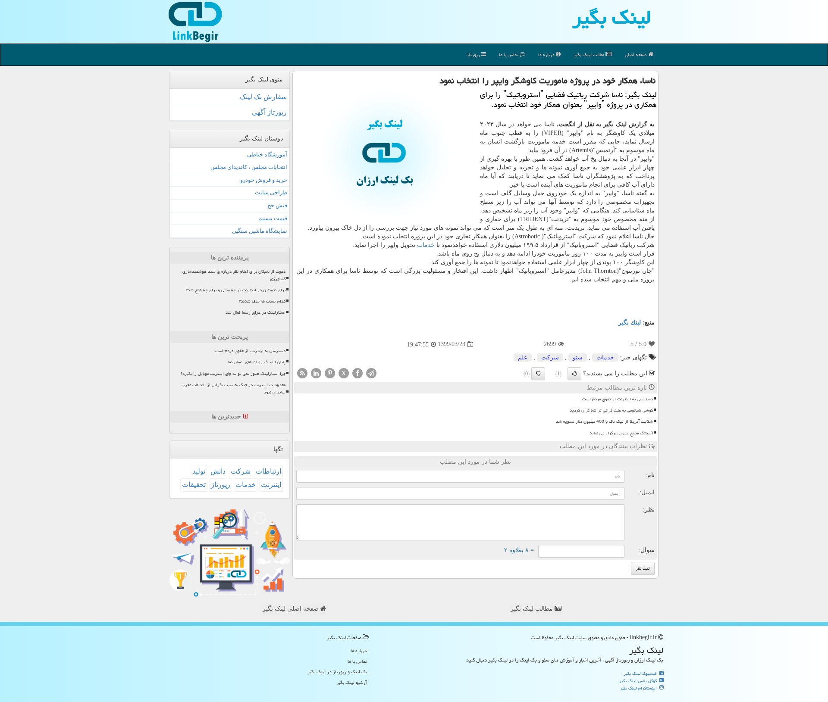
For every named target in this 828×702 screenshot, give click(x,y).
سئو (578, 357)
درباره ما (547, 54)
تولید (198, 471)
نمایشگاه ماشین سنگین (259, 231)
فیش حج (277, 205)
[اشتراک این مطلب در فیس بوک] (357, 372)
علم (522, 357)
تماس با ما (509, 54)
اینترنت (271, 484)
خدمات (426, 245)
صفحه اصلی (636, 54)
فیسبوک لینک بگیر (641, 673)
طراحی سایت (271, 192)
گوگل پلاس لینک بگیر (638, 681)
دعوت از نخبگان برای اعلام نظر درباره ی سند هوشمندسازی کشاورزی (233, 275)
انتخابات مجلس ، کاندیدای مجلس (248, 167)
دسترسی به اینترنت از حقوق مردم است (617, 399)
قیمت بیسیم (272, 218)
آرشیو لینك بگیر (351, 682)
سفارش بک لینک (263, 96)
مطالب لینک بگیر (533, 608)
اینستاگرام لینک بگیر (639, 688)
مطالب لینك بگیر (589, 54)
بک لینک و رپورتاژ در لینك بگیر (337, 671)
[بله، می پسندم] (574, 373)
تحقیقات (194, 484)
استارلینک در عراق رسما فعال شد (255, 312)
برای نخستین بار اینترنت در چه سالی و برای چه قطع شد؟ (235, 290)
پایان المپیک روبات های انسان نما (256, 362)
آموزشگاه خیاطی (267, 154)
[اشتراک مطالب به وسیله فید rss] (302, 372)
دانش (218, 471)
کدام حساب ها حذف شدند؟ (262, 301)
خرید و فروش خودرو (263, 180)
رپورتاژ (474, 54)
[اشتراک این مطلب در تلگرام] (371, 372)
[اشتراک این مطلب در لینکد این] (316, 372)
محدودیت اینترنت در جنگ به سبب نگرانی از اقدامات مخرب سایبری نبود (233, 388)
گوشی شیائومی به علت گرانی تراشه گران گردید (611, 410)
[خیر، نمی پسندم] (538, 373)
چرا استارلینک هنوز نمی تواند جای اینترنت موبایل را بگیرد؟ (233, 373)
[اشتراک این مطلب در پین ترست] (330, 372)
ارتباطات (268, 471)
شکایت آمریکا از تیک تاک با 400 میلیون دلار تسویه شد (604, 421)
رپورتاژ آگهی (269, 112)
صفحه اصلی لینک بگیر (291, 608)
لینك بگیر (629, 322)
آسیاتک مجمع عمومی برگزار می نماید (621, 433)
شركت (550, 357)
